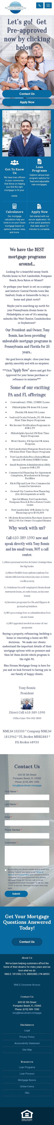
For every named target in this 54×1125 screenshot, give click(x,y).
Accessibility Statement (27, 1043)
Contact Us (27, 94)
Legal (27, 1030)
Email (8, 817)
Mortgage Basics (27, 1080)
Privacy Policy (23, 875)
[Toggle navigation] (48, 5)
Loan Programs (27, 1067)
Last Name (11, 804)
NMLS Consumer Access (27, 984)
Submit (16, 893)
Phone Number (13, 829)
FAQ (27, 1092)
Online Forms (27, 1086)
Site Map (27, 1049)
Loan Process (27, 1073)
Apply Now (27, 102)
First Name (11, 791)
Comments (11, 842)
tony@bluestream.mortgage (27, 785)
